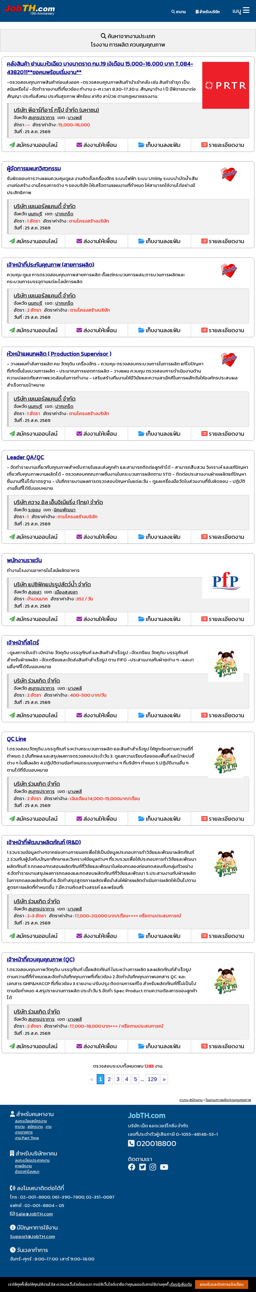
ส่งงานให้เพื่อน (99, 145)
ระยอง (34, 509)
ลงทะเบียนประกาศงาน (32, 1160)
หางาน (180, 12)
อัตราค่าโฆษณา (27, 1171)
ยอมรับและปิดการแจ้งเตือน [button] (222, 1284)
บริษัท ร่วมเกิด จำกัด (37, 680)
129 (152, 1079)
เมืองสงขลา (66, 591)
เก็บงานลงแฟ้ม (162, 145)
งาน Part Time (27, 1138)
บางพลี (75, 117)
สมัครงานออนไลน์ (36, 145)
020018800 (156, 1143)
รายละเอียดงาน (226, 145)
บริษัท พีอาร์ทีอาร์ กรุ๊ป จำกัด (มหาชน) (56, 110)
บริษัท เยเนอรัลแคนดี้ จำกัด (45, 206)
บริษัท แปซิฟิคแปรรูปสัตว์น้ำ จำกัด (52, 584)
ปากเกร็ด (64, 213)
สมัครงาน (196, 1100)
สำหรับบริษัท (209, 12)
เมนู (237, 11)
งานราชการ (24, 1132)
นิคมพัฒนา (65, 509)
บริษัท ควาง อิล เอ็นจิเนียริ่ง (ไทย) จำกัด (58, 502)
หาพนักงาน (23, 1166)
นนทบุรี (35, 213)
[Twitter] (142, 1168)
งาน (49, 1126)
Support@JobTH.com (32, 1236)
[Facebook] (131, 1168)
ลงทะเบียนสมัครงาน (31, 1121)
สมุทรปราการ (41, 117)
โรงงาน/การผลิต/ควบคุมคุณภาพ (228, 1100)
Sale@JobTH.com (34, 1213)
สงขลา (35, 591)
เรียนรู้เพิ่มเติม (181, 1284)
